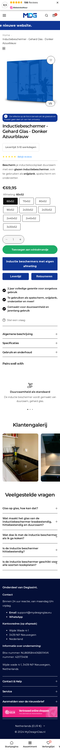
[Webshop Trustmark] (30, 713)
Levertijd (15, 276)
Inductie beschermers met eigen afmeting (30, 264)
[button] (32, 409)
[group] (30, 81)
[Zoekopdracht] (46, 15)
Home (6, 35)
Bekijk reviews (25, 156)
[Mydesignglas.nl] (30, 15)
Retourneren (44, 276)
